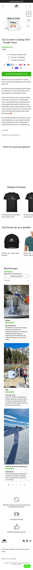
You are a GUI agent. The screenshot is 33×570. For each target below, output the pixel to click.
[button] (6, 47)
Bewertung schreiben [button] (17, 276)
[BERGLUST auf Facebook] (24, 541)
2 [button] (12, 485)
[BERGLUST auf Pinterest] (27, 541)
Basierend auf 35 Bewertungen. (13, 273)
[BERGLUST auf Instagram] (30, 541)
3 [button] (16, 485)
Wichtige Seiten (9, 559)
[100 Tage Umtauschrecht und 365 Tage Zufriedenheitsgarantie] (16, 499)
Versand (5, 130)
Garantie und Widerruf (11, 135)
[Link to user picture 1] (16, 301)
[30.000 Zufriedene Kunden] (16, 526)
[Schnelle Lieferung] (16, 514)
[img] (16, 323)
